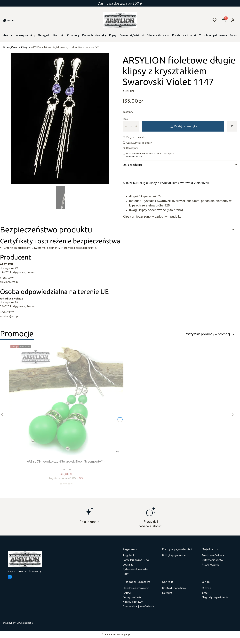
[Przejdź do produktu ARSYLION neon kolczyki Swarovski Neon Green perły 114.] (66, 401)
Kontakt (167, 592)
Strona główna (10, 47)
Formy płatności (132, 597)
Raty (125, 573)
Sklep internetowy (116, 634)
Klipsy (24, 47)
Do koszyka (59, 452)
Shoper (27, 622)
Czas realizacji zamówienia (138, 606)
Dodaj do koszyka (185, 126)
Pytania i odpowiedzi (135, 569)
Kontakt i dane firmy (174, 588)
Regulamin (129, 555)
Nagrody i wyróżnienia (215, 597)
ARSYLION (128, 90)
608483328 (7, 278)
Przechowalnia (210, 564)
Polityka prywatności (174, 555)
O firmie (206, 588)
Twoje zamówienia (213, 555)
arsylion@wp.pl (9, 282)
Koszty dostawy (133, 601)
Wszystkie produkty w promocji (208, 334)
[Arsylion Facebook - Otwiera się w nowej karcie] (10, 577)
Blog (205, 592)
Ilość (125, 118)
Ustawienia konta (212, 560)
